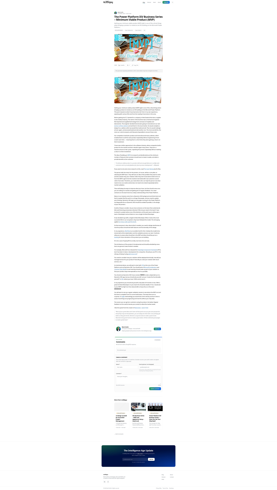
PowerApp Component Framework (147, 250)
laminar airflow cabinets (121, 126)
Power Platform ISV (129, 30)
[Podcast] (108, 481)
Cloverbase (171, 488)
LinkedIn (122, 65)
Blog (144, 2)
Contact (172, 477)
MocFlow (127, 231)
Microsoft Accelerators (150, 267)
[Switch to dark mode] (172, 2)
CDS (143, 265)
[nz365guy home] (108, 2)
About (159, 2)
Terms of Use (165, 488)
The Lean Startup (149, 169)
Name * (118, 364)
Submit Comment (155, 388)
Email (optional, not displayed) (146, 364)
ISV (144, 30)
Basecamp (138, 308)
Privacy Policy (159, 488)
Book (154, 2)
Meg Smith (140, 453)
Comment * (119, 373)
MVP (129, 155)
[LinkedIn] (104, 481)
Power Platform (138, 30)
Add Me (151, 459)
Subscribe (166, 2)
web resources (132, 254)
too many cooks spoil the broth (127, 222)
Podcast (149, 2)
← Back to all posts (118, 434)
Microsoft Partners (119, 30)
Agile (123, 296)
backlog (116, 237)
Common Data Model (120, 269)
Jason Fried (145, 308)
